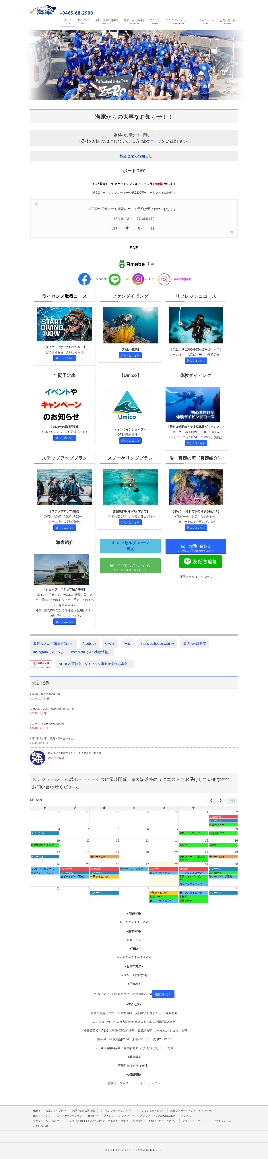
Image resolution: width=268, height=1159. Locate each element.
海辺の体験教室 (194, 643)
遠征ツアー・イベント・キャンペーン (192, 1110)
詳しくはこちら (65, 358)
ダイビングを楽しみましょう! (131, 568)
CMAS (110, 643)
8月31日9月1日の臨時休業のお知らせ (51, 738)
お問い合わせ (40, 1126)
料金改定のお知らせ (135, 156)
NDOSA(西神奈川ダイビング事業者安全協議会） (95, 664)
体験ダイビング (42, 1115)
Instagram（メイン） (48, 652)
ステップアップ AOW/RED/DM (157, 1115)
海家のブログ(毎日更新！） (53, 643)
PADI (127, 643)
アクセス (186, 1115)
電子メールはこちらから (196, 576)
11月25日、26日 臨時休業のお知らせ (52, 708)
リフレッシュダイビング (151, 1110)
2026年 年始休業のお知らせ (47, 694)
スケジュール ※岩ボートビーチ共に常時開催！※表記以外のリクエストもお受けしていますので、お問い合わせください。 (105, 1120)
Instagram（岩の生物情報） (90, 652)
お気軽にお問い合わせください (198, 548)
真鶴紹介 (93, 1115)
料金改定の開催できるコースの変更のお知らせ (74, 753)
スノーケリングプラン (69, 1115)
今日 (232, 800)
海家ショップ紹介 (56, 1110)
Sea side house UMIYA (157, 643)
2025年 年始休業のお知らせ (47, 723)
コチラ (155, 141)
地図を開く (163, 994)
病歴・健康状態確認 (83, 1110)
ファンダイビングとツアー (119, 1115)
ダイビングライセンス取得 (115, 1110)
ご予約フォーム (222, 1120)
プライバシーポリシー (195, 1120)
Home (36, 1110)
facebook (89, 643)
